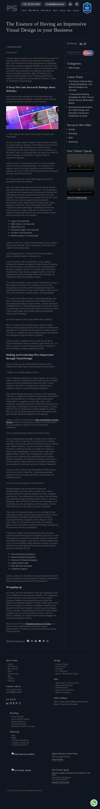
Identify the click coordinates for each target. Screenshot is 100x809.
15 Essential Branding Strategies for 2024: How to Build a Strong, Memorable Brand (81, 98)
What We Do (46, 10)
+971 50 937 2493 (31, 4)
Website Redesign (62, 692)
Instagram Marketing (20, 742)
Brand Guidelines (19, 721)
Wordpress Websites (64, 685)
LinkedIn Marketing (19, 745)
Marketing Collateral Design (23, 726)
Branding (73, 133)
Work (55, 10)
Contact (76, 10)
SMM (14, 738)
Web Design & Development (67, 683)
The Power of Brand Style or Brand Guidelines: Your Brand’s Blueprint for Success (81, 85)
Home (24, 10)
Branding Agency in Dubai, (38, 623)
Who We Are (34, 10)
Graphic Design (61, 664)
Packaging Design (19, 724)
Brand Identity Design (21, 719)
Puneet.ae (18, 790)
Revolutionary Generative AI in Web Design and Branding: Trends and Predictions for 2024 (80, 111)
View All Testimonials (77, 197)
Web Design (74, 67)
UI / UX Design (61, 671)
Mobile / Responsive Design (67, 673)
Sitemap (11, 681)
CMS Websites (61, 687)
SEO (13, 735)
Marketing (73, 141)
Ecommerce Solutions (64, 690)
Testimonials (13, 673)
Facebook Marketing (20, 740)
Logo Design (60, 666)
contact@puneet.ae (55, 4)
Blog (69, 10)
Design (72, 129)
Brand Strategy (18, 716)
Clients (62, 10)
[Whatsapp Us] (94, 803)
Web (71, 137)
